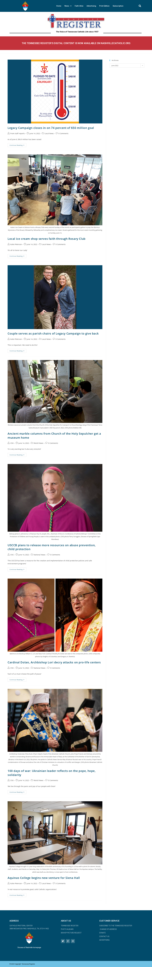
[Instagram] (73, 941)
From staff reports (17, 133)
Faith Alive (79, 6)
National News (39, 555)
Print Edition (104, 6)
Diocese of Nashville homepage (29, 947)
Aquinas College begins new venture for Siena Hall (44, 878)
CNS (12, 443)
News (66, 6)
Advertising (91, 6)
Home (58, 6)
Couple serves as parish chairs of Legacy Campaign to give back (54, 333)
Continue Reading (18, 144)
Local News (49, 133)
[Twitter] (63, 941)
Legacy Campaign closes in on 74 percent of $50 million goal (51, 128)
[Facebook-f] (68, 941)
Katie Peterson (16, 244)
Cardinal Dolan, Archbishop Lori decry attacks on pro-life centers (54, 662)
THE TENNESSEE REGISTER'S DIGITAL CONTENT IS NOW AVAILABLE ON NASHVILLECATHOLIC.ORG (76, 43)
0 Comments (63, 133)
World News (38, 443)
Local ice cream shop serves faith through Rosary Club (47, 239)
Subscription (118, 6)
